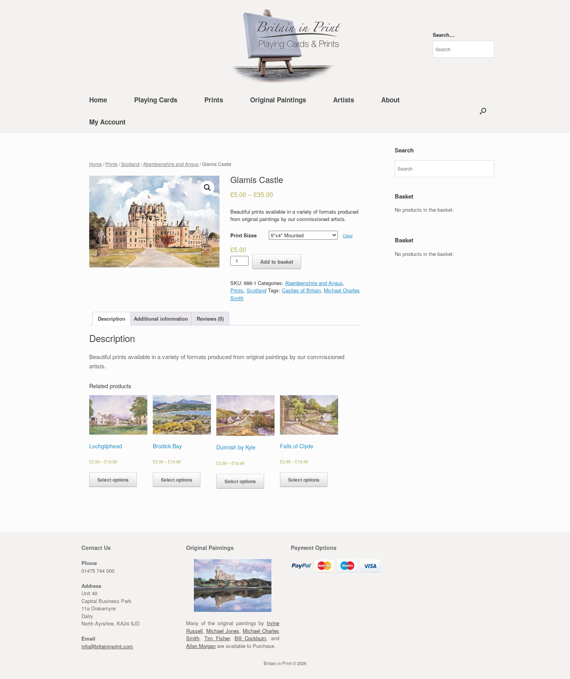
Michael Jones (222, 630)
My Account (107, 121)
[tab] (111, 318)
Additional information (161, 318)
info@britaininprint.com (107, 646)
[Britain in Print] (285, 44)
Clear (348, 235)
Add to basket (276, 261)
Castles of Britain (301, 290)
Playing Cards (155, 99)
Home (98, 99)
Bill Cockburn (250, 638)
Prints (213, 99)
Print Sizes (243, 235)
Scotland (130, 164)
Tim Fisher (217, 638)
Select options (113, 479)
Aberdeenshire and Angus (171, 164)
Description (111, 318)
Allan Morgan (201, 646)
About (390, 99)
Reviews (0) (210, 318)
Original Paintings (278, 99)
